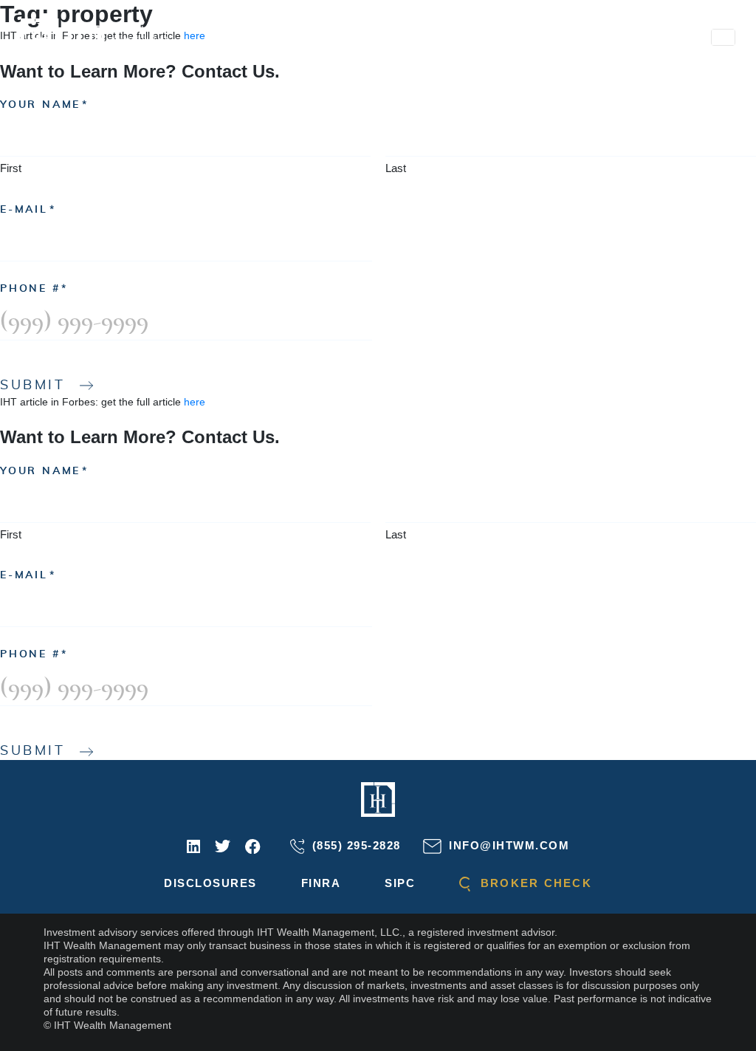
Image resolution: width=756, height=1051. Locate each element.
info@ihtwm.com (507, 845)
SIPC (400, 883)
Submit (33, 385)
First (10, 168)
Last (395, 168)
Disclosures (210, 883)
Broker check (534, 883)
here (194, 402)
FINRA (321, 883)
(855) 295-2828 (354, 845)
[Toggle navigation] (723, 37)
